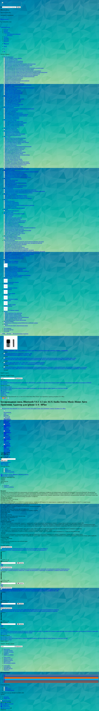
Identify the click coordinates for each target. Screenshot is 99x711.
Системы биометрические (10, 236)
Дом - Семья (7, 136)
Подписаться (19, 378)
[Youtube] (4, 680)
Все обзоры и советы (6, 386)
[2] (2, 454)
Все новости (4, 381)
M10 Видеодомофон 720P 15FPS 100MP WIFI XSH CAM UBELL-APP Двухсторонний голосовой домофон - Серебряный (36, 350)
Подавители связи (8, 212)
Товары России (8, 289)
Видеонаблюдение (8, 57)
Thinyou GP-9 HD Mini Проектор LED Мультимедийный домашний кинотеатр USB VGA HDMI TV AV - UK (29, 590)
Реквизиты (10, 35)
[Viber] (4, 398)
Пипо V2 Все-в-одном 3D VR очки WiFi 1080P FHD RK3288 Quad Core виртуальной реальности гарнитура (29, 611)
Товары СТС (7, 294)
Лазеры (6, 311)
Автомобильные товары (10, 120)
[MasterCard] (7, 470)
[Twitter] (4, 679)
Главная (6, 29)
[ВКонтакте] (1, 398)
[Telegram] (8, 398)
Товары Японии (8, 306)
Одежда (6, 324)
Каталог (6, 31)
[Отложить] (2, 566)
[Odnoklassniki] (4, 678)
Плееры (6, 209)
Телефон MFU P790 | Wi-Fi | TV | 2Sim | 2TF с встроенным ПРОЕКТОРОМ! (24, 364)
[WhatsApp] (6, 398)
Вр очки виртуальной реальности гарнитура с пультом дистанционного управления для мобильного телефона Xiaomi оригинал (34, 570)
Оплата (6, 36)
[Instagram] (4, 682)
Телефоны (6, 259)
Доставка (6, 38)
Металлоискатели (8, 188)
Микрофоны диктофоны (10, 194)
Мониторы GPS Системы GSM (12, 96)
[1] (1, 454)
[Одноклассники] (3, 398)
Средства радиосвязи (9, 240)
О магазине (7, 32)
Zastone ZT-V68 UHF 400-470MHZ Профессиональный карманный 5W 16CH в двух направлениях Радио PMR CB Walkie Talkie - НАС (39, 359)
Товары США (7, 300)
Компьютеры (7, 178)
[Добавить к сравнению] (2, 564)
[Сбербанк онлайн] (9, 471)
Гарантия (6, 39)
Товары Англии (8, 278)
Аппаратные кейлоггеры (10, 128)
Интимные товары (9, 321)
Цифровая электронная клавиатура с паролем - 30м (17, 355)
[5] (7, 454)
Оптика (6, 199)
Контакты (6, 41)
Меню (5, 46)
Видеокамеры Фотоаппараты (11, 131)
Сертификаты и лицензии (13, 34)
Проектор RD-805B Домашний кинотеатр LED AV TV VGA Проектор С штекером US (23, 550)
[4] (5, 454)
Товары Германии (8, 283)
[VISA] (6, 469)
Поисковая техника (9, 107)
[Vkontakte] (4, 675)
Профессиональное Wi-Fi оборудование (14, 213)
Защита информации (9, 170)
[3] (4, 454)
